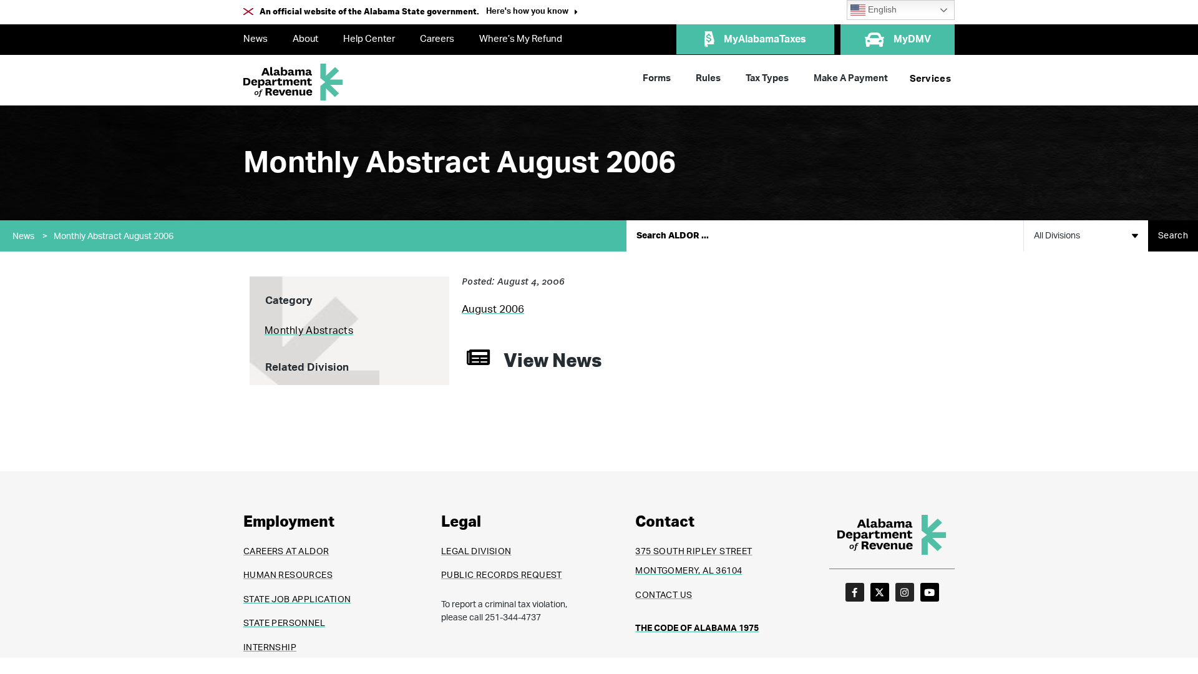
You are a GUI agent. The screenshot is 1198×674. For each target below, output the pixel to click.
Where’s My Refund (520, 39)
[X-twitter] (879, 592)
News (255, 39)
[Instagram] (904, 592)
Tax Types (767, 78)
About (305, 39)
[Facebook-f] (854, 592)
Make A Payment (851, 78)
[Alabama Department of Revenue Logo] (293, 82)
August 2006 (493, 309)
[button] (532, 13)
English (881, 9)
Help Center (369, 39)
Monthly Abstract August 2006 (113, 236)
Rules (708, 78)
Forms (657, 78)
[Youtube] (929, 592)
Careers (437, 39)
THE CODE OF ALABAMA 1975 (697, 628)
